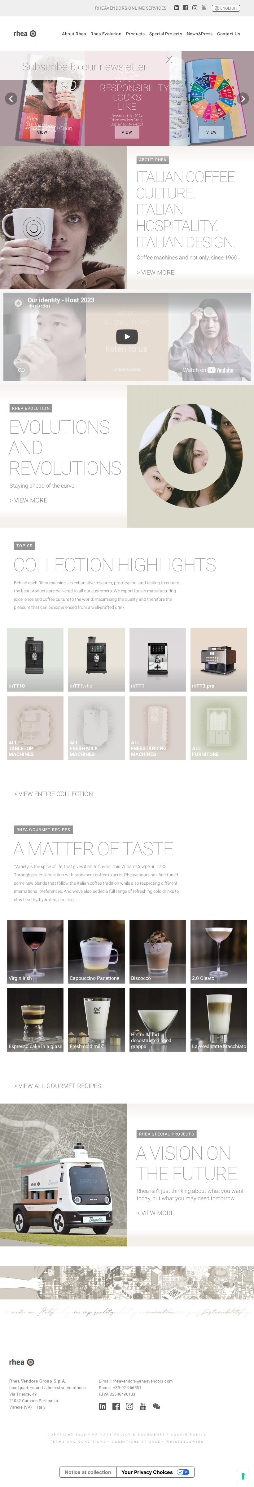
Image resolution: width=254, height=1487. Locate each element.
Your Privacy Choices (147, 1472)
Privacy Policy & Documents (128, 1434)
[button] (11, 98)
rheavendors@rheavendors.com (143, 1381)
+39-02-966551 (127, 1387)
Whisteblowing (185, 1441)
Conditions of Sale (136, 1441)
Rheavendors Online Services (131, 8)
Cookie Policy (189, 1434)
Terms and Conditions (78, 1441)
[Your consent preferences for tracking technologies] (243, 1476)
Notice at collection (88, 1472)
